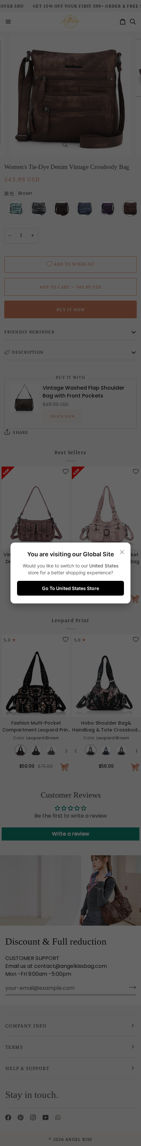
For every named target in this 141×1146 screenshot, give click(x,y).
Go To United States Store (70, 588)
